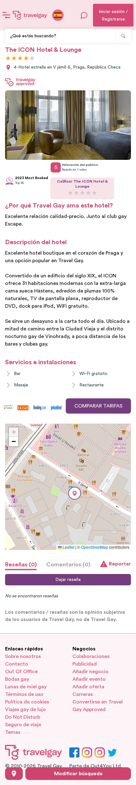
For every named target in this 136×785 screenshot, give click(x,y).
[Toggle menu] (6, 15)
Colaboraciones (90, 656)
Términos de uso (24, 694)
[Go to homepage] (30, 15)
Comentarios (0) (68, 564)
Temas (12, 732)
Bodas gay (17, 679)
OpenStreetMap (94, 547)
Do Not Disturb (22, 717)
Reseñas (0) (21, 564)
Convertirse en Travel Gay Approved (97, 705)
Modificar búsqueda (78, 773)
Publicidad (84, 664)
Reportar (120, 563)
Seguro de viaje (23, 724)
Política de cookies (27, 701)
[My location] (14, 773)
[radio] (8, 58)
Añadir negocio (90, 671)
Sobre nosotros (23, 656)
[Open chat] (84, 15)
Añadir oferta (88, 686)
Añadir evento (89, 679)
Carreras (82, 694)
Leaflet (68, 547)
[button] (74, 493)
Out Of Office (21, 671)
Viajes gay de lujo (25, 709)
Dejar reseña (68, 579)
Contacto (16, 664)
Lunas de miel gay (25, 686)
